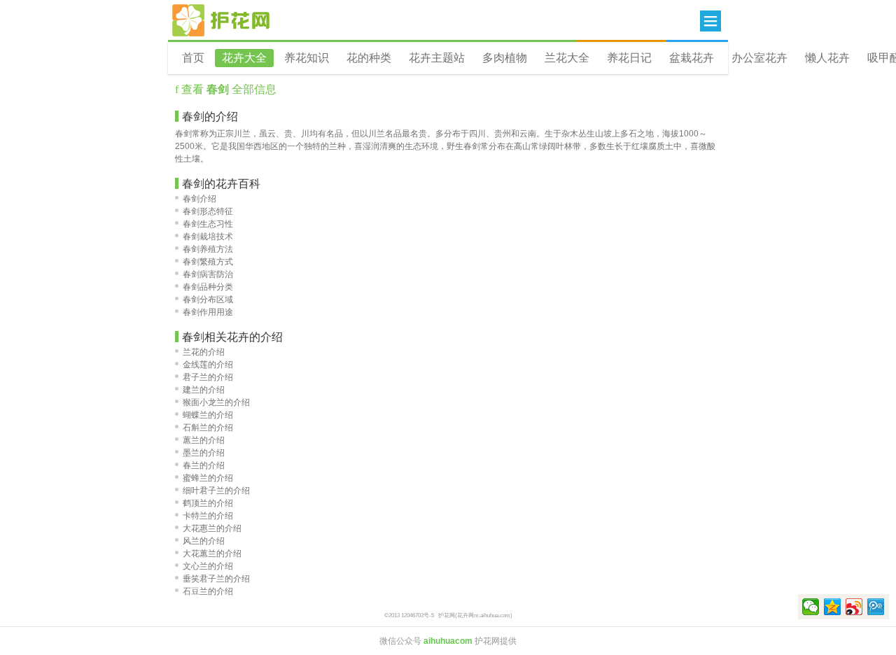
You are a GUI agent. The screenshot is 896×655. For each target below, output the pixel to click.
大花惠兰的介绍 (212, 528)
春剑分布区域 (208, 299)
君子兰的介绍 (208, 377)
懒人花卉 (827, 58)
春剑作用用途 (208, 312)
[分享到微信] (811, 606)
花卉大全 (244, 58)
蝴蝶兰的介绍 (208, 415)
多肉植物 (504, 58)
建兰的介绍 (204, 390)
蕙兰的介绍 (204, 440)
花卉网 (221, 20)
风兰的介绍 (204, 541)
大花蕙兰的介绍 (212, 553)
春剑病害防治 (208, 274)
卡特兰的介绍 (208, 516)
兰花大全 (567, 58)
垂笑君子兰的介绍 (216, 579)
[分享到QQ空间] (832, 606)
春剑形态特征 (208, 211)
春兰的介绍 (204, 465)
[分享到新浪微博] (854, 606)
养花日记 (629, 58)
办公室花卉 (760, 58)
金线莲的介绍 (208, 364)
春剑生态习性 (208, 224)
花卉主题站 (437, 58)
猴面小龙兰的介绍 (216, 402)
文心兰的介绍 (208, 566)
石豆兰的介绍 (208, 591)
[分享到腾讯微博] (876, 606)
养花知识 (306, 58)
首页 (193, 58)
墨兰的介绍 (204, 453)
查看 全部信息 (227, 89)
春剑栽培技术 (208, 236)
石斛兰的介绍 (208, 427)
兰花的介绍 (204, 352)
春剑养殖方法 (208, 249)
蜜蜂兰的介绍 (208, 478)
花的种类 (368, 58)
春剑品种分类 (208, 287)
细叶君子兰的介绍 (216, 490)
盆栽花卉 (691, 58)
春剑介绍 (199, 199)
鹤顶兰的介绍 (208, 503)
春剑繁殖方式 (208, 262)
